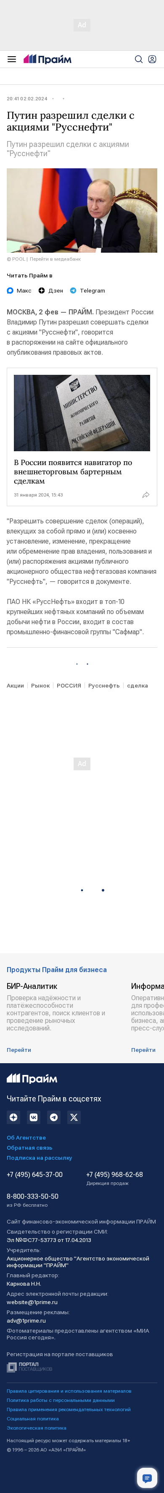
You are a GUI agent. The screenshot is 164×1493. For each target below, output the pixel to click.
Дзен (55, 290)
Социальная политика (33, 1419)
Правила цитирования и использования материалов (69, 1391)
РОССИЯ (69, 685)
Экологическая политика (36, 1428)
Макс (24, 290)
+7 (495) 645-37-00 (35, 1175)
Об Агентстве (26, 1137)
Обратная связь (30, 1147)
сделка (137, 685)
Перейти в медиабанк (55, 259)
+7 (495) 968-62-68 (114, 1178)
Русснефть (104, 685)
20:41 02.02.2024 (27, 99)
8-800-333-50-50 (32, 1200)
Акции (15, 685)
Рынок (40, 685)
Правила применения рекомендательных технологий (69, 1409)
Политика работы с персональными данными (61, 1400)
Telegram (92, 290)
